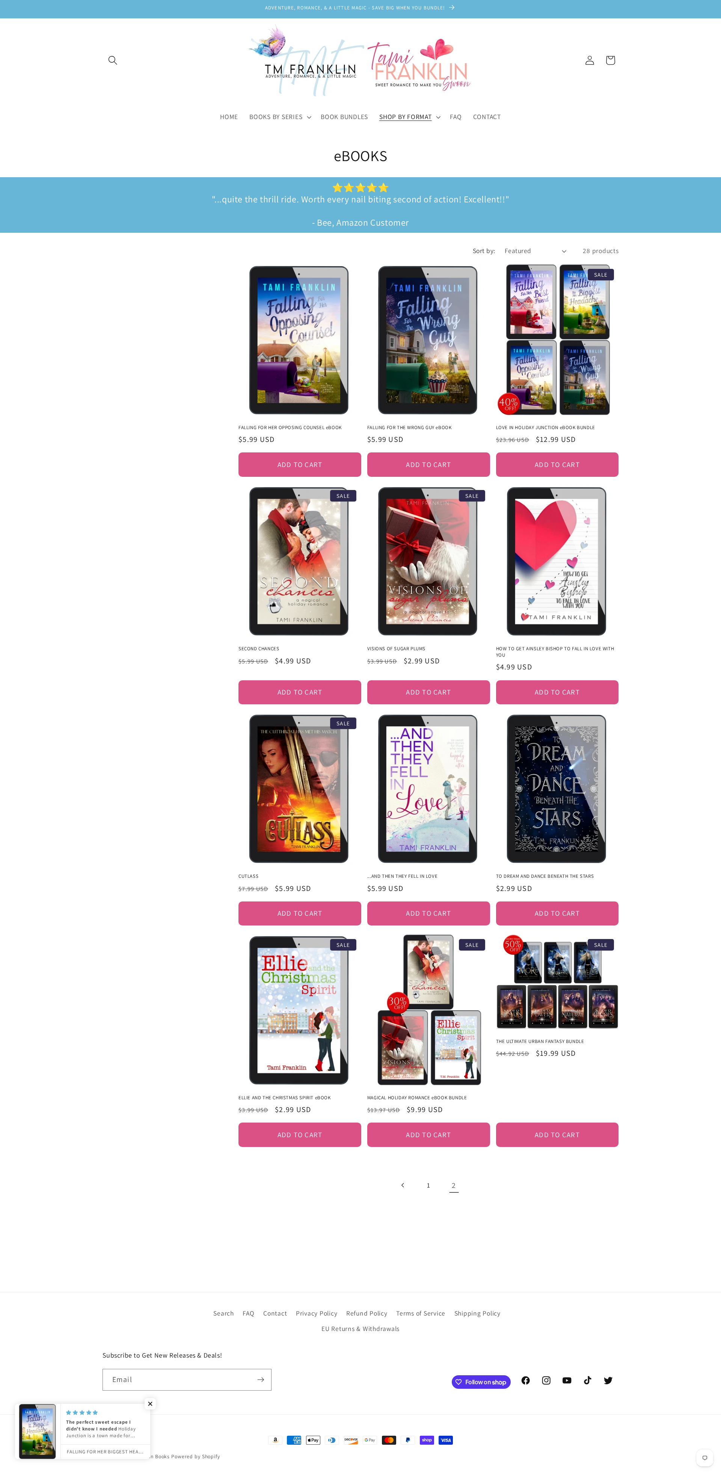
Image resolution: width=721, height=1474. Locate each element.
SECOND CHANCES (258, 649)
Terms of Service (420, 1313)
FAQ (248, 1313)
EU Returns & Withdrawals (360, 1328)
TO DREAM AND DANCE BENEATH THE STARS (545, 876)
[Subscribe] (260, 1380)
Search (223, 1313)
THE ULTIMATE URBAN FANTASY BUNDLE (540, 1041)
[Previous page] (403, 1185)
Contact (275, 1313)
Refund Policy (367, 1313)
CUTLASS (248, 876)
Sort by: (484, 250)
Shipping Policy (477, 1313)
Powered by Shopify (195, 1456)
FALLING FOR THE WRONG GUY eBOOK (409, 428)
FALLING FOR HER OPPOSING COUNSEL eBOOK (290, 428)
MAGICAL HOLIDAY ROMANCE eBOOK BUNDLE (417, 1098)
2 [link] (454, 1185)
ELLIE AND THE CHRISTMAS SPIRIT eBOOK (284, 1098)
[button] (113, 60)
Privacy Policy (317, 1313)
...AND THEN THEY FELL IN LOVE (402, 876)
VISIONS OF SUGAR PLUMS (396, 649)
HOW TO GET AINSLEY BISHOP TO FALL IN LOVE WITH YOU (555, 652)
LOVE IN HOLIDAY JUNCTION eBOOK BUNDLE (545, 428)
